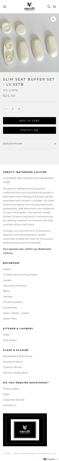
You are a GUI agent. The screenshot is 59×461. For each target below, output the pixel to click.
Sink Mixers (10, 340)
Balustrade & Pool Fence (17, 356)
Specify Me (29, 130)
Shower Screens (13, 302)
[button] (51, 459)
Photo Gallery (11, 388)
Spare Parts (10, 318)
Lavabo (7, 280)
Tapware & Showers (15, 285)
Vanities (8, 296)
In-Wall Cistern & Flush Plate (20, 274)
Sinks (6, 334)
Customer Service (14, 399)
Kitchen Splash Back (15, 372)
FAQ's (6, 394)
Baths (6, 291)
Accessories (10, 307)
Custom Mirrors (12, 367)
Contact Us (9, 405)
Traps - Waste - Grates (16, 313)
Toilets (7, 269)
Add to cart (29, 120)
